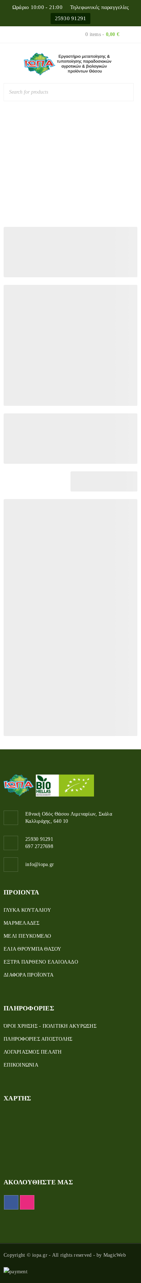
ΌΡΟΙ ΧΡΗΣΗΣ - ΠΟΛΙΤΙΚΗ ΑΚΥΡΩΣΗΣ (50, 1026)
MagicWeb (114, 1255)
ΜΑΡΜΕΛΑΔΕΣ (22, 923)
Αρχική (53, 160)
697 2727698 (39, 846)
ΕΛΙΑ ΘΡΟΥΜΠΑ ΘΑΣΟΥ (32, 949)
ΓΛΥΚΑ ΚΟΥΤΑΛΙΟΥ (27, 910)
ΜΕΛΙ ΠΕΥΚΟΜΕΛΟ (27, 936)
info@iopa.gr (39, 864)
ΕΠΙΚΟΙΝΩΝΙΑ (21, 1065)
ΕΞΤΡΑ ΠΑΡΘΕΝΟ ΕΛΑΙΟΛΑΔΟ (41, 962)
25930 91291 (70, 18)
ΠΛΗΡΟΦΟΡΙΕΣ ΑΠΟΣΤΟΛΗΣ (38, 1039)
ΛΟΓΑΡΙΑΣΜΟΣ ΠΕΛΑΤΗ (33, 1052)
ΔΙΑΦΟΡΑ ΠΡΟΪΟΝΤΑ (29, 975)
